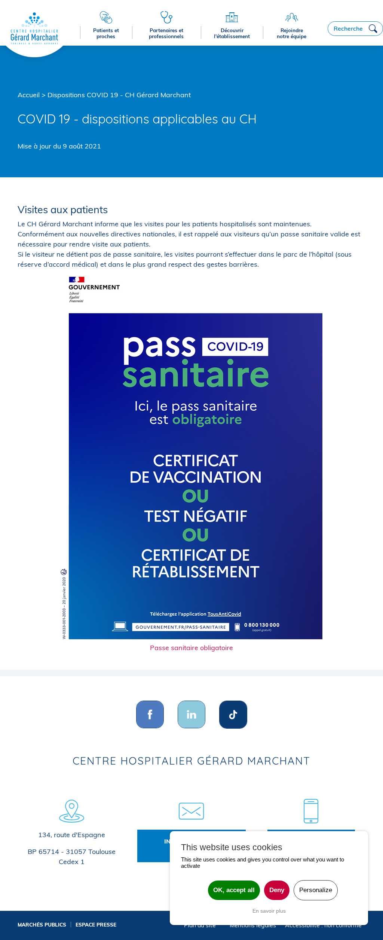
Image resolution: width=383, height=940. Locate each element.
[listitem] (150, 715)
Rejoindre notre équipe (291, 33)
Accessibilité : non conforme (323, 925)
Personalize (315, 890)
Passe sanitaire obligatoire (191, 647)
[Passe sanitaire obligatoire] (191, 458)
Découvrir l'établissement (232, 33)
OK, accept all (234, 890)
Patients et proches (106, 33)
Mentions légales (253, 925)
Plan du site (200, 925)
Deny (276, 890)
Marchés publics (42, 924)
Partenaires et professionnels (166, 33)
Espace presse (96, 924)
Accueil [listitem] (29, 95)
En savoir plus (269, 911)
